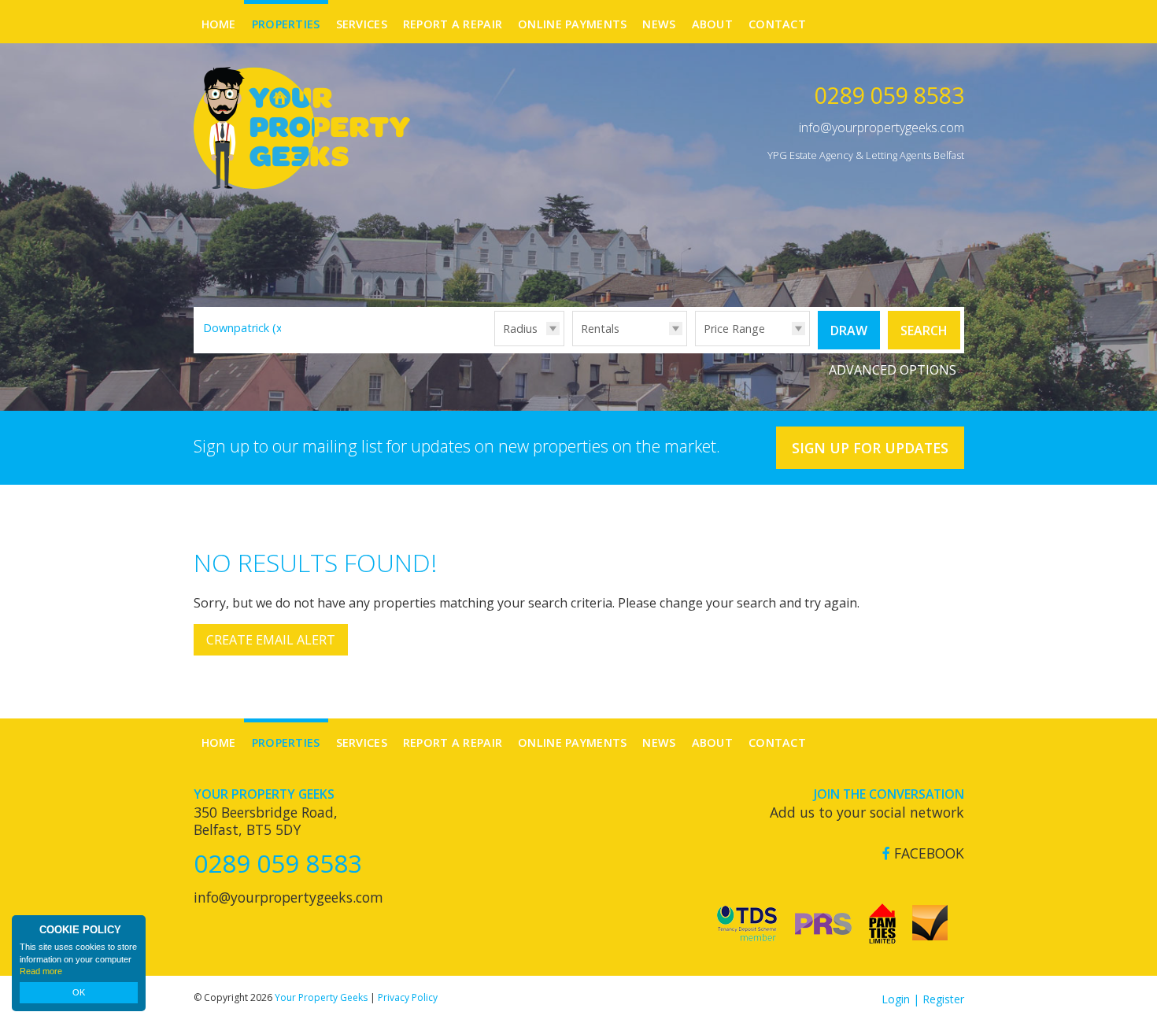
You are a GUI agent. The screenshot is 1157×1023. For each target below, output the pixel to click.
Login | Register (923, 999)
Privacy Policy (408, 997)
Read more (41, 971)
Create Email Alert (270, 639)
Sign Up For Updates (870, 447)
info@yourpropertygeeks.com (881, 127)
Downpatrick (244, 327)
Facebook (927, 853)
